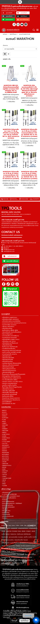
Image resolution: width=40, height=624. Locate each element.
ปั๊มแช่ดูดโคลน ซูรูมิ (5, 557)
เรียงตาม (6, 45)
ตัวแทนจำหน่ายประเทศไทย (7, 540)
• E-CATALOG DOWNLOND (9, 494)
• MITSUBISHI (5, 454)
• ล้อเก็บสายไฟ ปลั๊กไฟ (7, 396)
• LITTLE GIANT (5, 441)
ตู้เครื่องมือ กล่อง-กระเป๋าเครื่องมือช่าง (10, 543)
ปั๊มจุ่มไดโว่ (3, 551)
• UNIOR (3, 480)
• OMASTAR (4, 463)
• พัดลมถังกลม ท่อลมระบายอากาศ (10, 398)
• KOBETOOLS (5, 434)
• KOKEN (3, 436)
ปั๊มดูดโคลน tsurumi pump (18, 551)
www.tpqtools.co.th (9, 251)
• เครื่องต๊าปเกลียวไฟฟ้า (7, 358)
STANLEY (28, 531)
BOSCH (3, 525)
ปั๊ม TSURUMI (4, 548)
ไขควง (22, 563)
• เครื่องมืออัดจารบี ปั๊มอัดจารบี (9, 343)
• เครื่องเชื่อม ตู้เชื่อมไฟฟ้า (8, 391)
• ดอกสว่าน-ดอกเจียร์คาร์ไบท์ (9, 383)
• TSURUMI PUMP (6, 478)
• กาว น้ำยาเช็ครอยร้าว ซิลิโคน (9, 380)
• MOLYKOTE (5, 458)
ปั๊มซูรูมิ (8, 551)
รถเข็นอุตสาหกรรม (15, 557)
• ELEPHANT (4, 418)
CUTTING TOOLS (10, 525)
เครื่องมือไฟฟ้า (6, 563)
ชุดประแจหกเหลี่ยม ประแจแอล (16, 537)
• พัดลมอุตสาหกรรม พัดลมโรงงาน (10, 400)
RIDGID (23, 531)
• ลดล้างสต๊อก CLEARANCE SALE (10, 496)
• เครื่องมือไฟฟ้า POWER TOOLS (10, 339)
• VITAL (3, 482)
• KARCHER (4, 425)
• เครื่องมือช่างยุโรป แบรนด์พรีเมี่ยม (10, 321)
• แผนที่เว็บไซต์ (5, 512)
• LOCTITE (4, 443)
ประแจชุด (18, 546)
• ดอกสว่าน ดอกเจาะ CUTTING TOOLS (12, 381)
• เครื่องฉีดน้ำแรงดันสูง (7, 367)
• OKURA (4, 462)
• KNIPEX (3, 432)
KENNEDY (31, 525)
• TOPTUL (4, 474)
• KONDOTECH (5, 438)
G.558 (21, 525)
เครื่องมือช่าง (9, 560)
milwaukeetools (33, 528)
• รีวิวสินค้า (4, 500)
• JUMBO (3, 423)
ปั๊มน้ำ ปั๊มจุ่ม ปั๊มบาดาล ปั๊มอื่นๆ (8, 554)
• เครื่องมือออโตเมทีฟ (7, 359)
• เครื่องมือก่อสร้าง (6, 356)
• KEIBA (3, 427)
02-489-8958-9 (18, 246)
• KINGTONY (4, 430)
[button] (33, 30)
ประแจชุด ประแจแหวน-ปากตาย (28, 546)
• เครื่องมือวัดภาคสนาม (7, 389)
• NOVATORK (5, 460)
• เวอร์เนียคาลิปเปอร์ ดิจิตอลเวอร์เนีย (11, 363)
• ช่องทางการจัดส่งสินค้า (8, 507)
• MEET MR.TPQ (5, 511)
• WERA (3, 484)
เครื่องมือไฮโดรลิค (16, 563)
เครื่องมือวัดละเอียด (29, 560)
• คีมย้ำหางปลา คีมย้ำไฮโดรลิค (9, 347)
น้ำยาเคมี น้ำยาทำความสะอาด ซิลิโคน (28, 543)
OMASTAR (8, 531)
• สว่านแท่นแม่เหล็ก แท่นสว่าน (9, 354)
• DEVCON (4, 414)
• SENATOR (4, 471)
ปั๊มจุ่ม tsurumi (17, 548)
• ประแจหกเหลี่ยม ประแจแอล (8, 325)
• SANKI (3, 469)
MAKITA (8, 528)
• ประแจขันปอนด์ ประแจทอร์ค (9, 337)
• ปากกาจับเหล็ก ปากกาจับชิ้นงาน (10, 336)
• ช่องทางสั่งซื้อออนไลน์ (7, 501)
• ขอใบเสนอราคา (5, 492)
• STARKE (4, 473)
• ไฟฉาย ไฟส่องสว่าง (7, 334)
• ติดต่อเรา (4, 518)
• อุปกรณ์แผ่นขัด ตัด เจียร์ (8, 403)
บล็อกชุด (3, 546)
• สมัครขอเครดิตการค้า (7, 516)
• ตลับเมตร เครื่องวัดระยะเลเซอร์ (10, 365)
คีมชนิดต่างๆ (13, 534)
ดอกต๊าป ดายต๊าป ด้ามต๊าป (30, 537)
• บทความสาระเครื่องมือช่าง (8, 498)
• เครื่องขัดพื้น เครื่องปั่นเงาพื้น (9, 392)
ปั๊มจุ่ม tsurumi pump (27, 548)
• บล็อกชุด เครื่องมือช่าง (7, 326)
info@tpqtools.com (9, 250)
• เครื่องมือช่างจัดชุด (6, 328)
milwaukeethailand (23, 528)
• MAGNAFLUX (5, 447)
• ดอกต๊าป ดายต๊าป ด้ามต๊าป (9, 385)
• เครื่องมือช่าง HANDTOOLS (9, 317)
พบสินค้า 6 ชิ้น (6, 59)
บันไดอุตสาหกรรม (10, 546)
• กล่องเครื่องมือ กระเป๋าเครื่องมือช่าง (11, 332)
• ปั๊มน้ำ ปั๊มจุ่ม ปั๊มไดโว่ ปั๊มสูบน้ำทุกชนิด (11, 387)
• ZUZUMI (4, 485)
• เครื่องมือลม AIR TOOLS (8, 341)
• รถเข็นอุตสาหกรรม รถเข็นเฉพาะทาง (11, 378)
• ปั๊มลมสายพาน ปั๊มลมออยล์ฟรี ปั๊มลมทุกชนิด (13, 374)
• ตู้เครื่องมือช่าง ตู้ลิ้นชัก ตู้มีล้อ (9, 330)
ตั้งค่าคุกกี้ (14, 621)
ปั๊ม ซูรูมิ (11, 548)
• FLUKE (3, 419)
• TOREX (3, 476)
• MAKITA (4, 449)
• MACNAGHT (5, 445)
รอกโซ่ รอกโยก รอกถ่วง (26, 557)
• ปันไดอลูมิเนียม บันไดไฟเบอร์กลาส (10, 376)
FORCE (17, 525)
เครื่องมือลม (21, 560)
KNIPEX (3, 528)
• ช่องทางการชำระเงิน (7, 505)
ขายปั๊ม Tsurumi (5, 534)
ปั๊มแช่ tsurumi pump (30, 554)
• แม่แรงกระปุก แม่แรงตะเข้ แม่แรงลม (11, 350)
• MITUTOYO (5, 456)
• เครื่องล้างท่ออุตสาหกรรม (8, 370)
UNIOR (33, 531)
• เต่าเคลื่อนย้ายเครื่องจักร (8, 348)
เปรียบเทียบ (11, 102)
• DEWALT (4, 416)
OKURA (3, 531)
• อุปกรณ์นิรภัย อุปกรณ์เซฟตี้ (9, 394)
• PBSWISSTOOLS (6, 465)
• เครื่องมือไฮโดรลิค (6, 345)
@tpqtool (6, 248)
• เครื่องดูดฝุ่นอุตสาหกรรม (8, 369)
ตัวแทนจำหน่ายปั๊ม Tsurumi (21, 540)
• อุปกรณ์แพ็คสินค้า (6, 402)
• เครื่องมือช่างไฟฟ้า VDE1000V (10, 319)
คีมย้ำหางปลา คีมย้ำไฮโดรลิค (24, 534)
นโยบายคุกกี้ (6, 617)
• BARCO (4, 410)
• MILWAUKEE (5, 452)
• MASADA (4, 451)
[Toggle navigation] (37, 30)
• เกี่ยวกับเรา (4, 509)
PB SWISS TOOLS (16, 531)
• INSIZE (3, 421)
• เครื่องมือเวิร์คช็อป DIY (7, 372)
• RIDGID (3, 467)
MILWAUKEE (14, 528)
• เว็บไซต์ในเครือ (5, 514)
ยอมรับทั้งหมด (24, 621)
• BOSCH (4, 412)
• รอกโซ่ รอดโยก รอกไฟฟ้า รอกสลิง (11, 352)
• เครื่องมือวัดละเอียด (7, 361)
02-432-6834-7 (8, 246)
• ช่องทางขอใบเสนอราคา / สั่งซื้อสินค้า (11, 503)
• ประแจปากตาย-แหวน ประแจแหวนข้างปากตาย (13, 323)
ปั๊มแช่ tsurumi (20, 554)
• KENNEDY (4, 429)
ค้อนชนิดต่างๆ (4, 537)
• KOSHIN (4, 440)
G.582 (25, 525)
